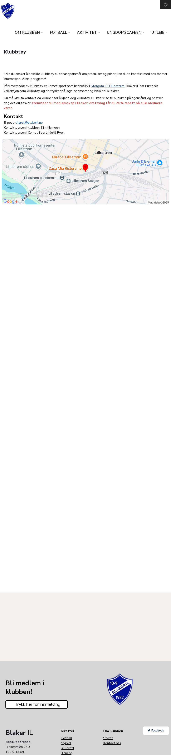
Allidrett (67, 748)
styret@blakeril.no (29, 122)
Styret (108, 738)
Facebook (157, 731)
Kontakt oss (112, 743)
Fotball (66, 738)
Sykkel (66, 743)
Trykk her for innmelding (37, 704)
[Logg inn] (165, 4)
